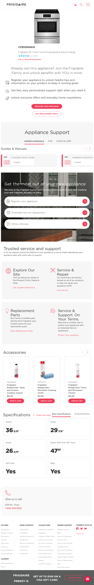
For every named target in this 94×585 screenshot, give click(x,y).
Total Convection (44, 546)
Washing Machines (7, 563)
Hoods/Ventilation (7, 550)
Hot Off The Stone (45, 564)
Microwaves (5, 536)
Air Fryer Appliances (46, 543)
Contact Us (80, 533)
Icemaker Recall (62, 546)
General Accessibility (64, 536)
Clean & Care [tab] (63, 141)
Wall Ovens (4, 543)
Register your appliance (24, 201)
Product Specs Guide (43, 415)
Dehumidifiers (24, 529)
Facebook (77, 528)
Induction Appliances (46, 540)
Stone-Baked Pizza (45, 553)
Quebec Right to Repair (65, 557)
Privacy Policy (62, 540)
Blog (59, 533)
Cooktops (4, 546)
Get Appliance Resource (24, 288)
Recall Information (63, 567)
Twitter (81, 528)
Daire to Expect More (46, 550)
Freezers (4, 540)
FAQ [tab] (50, 141)
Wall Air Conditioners (27, 543)
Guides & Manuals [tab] (34, 141)
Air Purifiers (24, 533)
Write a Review (20, 224)
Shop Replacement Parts (22, 331)
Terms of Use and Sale (64, 543)
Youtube (85, 528)
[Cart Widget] (74, 4)
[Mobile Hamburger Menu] (88, 3)
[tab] (61, 415)
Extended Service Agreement (28, 212)
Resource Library (63, 529)
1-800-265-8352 (13, 508)
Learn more (74, 578)
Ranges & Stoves (6, 533)
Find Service (62, 290)
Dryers (3, 566)
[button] (81, 4)
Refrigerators (5, 529)
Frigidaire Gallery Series (47, 536)
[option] (29, 160)
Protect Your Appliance (68, 335)
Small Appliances (6, 553)
